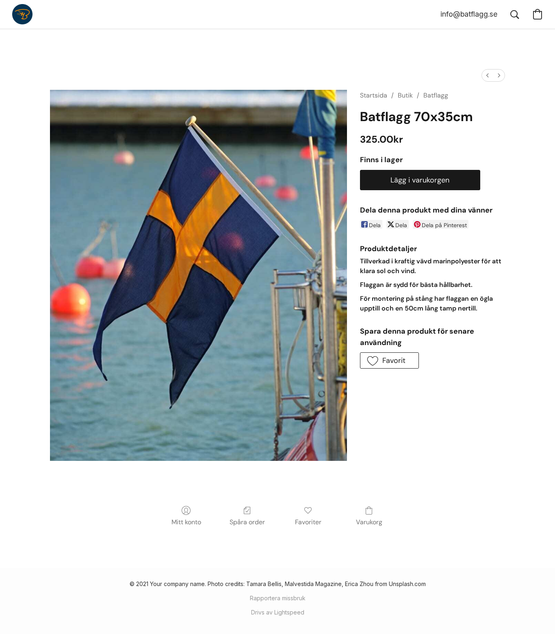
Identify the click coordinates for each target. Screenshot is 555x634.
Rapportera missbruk (278, 598)
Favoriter (308, 522)
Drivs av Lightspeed (277, 612)
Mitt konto (186, 522)
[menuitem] (487, 75)
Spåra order (247, 522)
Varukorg (369, 522)
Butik (405, 95)
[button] (22, 14)
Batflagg (435, 95)
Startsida (373, 95)
